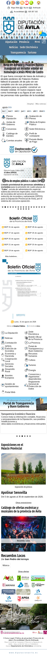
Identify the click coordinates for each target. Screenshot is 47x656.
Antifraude (36, 8)
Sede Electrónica (29, 47)
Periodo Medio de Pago (36, 140)
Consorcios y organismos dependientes (34, 376)
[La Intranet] (38, 3)
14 (36, 207)
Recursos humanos (32, 355)
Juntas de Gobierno (10, 123)
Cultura (31, 360)
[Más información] (23, 551)
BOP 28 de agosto (35, 227)
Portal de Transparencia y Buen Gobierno (35, 348)
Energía (32, 370)
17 (44, 207)
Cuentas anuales (14, 140)
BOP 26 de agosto (35, 233)
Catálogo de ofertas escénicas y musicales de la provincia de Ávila (21, 509)
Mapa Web (15, 8)
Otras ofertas (23, 571)
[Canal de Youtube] (26, 3)
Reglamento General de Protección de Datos (34, 385)
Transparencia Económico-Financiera (18, 414)
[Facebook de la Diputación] (8, 3)
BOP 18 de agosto (35, 250)
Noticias (13, 47)
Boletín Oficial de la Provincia (35, 338)
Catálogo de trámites (12, 134)
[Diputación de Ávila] (23, 36)
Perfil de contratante (34, 134)
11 (28, 207)
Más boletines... (11, 256)
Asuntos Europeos (9, 376)
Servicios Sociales (9, 365)
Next (43, 180)
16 (41, 207)
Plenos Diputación (11, 117)
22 (28, 209)
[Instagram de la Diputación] (13, 3)
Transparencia (18, 52)
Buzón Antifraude (32, 640)
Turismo (32, 52)
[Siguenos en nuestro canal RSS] (22, 3)
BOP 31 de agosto (11, 227)
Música (6, 565)
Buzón (25, 8)
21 (26, 209)
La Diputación (11, 333)
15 (39, 207)
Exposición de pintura (23, 487)
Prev (4, 180)
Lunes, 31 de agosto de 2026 (25, 322)
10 (26, 207)
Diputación (11, 42)
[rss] (3, 227)
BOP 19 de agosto (11, 250)
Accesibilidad (18, 12)
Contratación (11, 343)
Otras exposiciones (23, 503)
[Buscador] (31, 3)
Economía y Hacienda (10, 355)
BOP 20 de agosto (35, 244)
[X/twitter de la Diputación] (17, 3)
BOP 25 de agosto (11, 239)
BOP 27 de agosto (11, 233)
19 (21, 209)
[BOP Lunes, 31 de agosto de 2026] (23, 318)
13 (34, 207)
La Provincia (34, 343)
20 (23, 209)
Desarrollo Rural (10, 370)
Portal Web (10, 392)
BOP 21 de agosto (11, 244)
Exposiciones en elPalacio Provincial (12, 446)
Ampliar (30, 104)
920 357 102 (33, 12)
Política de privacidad (23, 638)
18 (18, 209)
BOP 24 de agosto (35, 239)
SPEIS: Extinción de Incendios (10, 348)
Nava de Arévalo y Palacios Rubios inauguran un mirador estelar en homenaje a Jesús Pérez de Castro (23, 68)
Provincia (24, 42)
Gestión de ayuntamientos (12, 385)
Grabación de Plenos (35, 117)
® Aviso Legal (8, 638)
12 (31, 207)
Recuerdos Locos (23, 541)
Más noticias (41, 104)
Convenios (11, 129)
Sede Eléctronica (37, 129)
